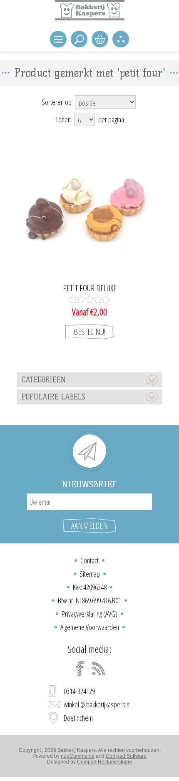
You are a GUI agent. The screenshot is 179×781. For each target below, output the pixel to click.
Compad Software (126, 756)
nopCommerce (77, 756)
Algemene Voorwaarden (89, 627)
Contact (89, 560)
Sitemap (90, 574)
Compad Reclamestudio (104, 762)
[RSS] (98, 668)
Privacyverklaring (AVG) (89, 614)
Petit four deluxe (90, 288)
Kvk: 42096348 (90, 587)
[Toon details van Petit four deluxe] (89, 210)
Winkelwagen (100, 39)
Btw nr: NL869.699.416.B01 (89, 600)
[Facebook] (80, 668)
